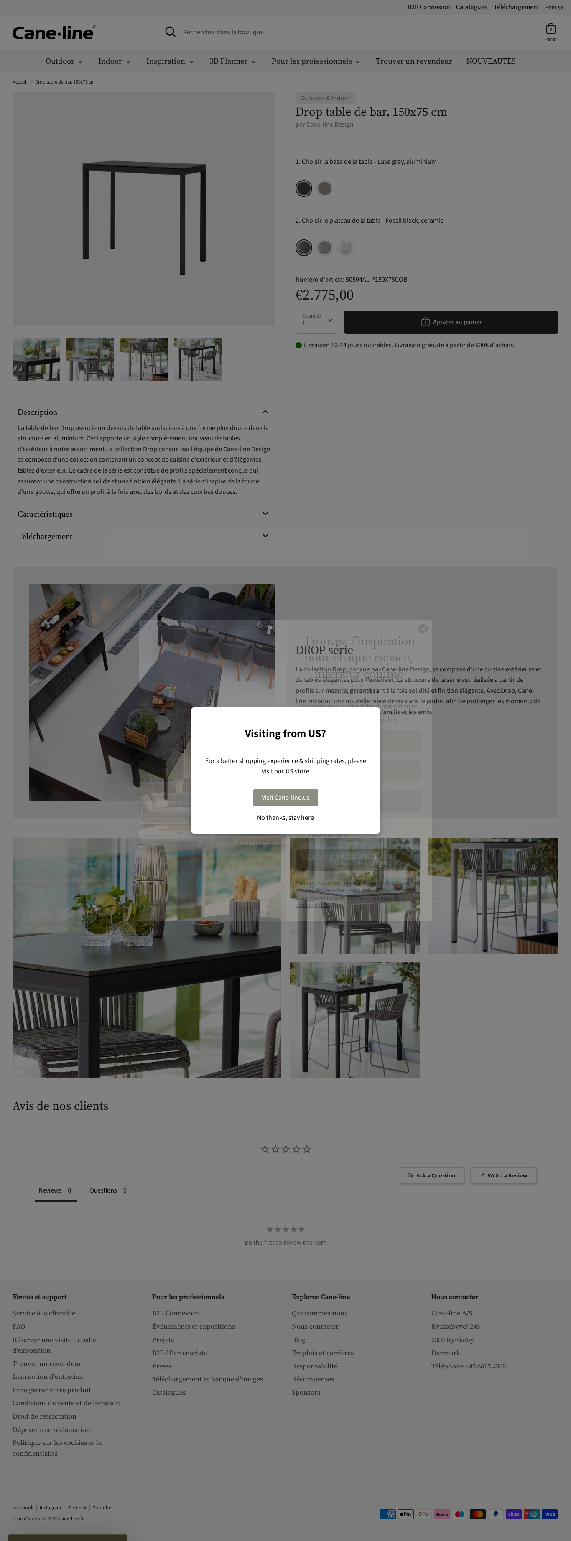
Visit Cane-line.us (286, 797)
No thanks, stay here (285, 817)
